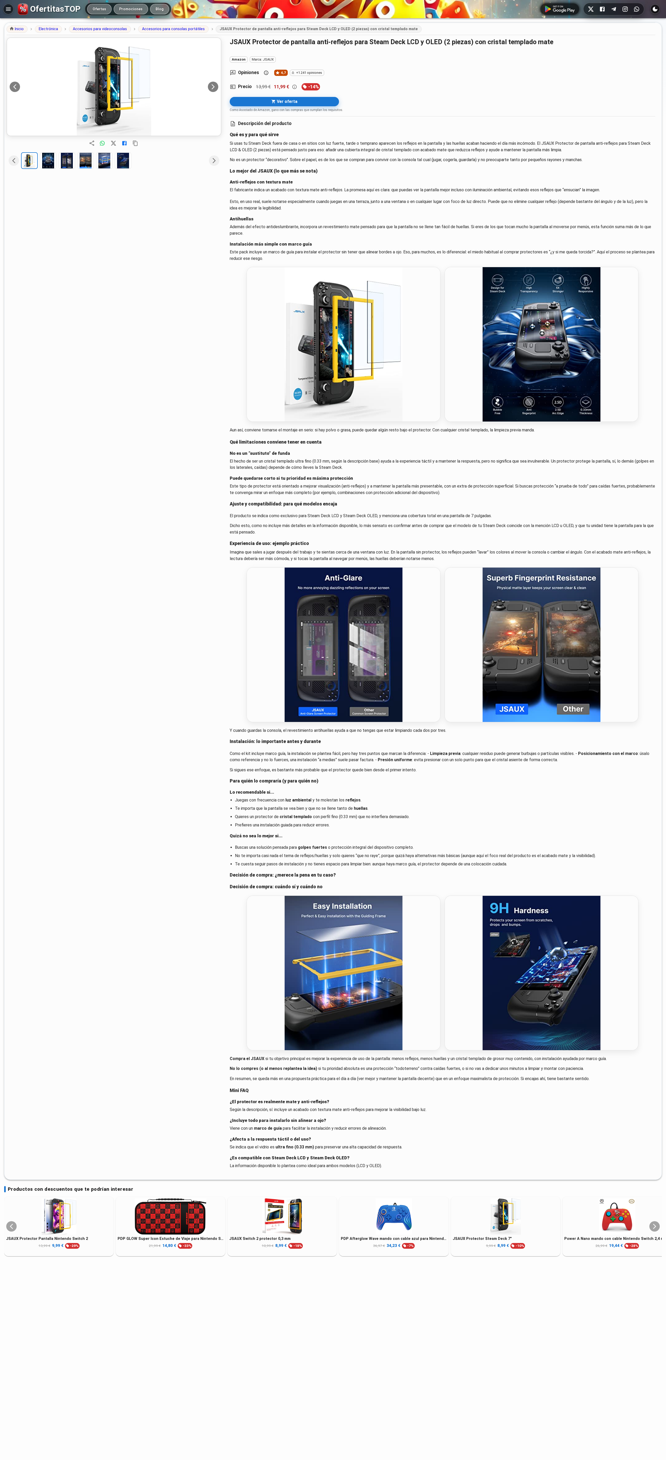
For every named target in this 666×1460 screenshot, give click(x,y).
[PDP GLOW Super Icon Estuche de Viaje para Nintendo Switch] (170, 1216)
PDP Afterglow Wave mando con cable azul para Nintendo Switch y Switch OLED (394, 1239)
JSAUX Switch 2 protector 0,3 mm (260, 1239)
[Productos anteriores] (11, 1226)
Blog (160, 9)
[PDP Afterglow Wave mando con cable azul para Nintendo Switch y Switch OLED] (394, 1216)
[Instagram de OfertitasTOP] (625, 9)
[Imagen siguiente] (213, 87)
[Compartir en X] (113, 143)
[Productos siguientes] (654, 1226)
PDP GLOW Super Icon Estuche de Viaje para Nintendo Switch (170, 1239)
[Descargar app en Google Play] (559, 9)
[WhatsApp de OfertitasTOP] (636, 9)
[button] (17, 29)
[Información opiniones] (266, 73)
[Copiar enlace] (135, 143)
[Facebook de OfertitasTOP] (602, 9)
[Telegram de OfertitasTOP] (614, 9)
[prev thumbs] (14, 160)
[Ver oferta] (114, 86)
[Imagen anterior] (15, 87)
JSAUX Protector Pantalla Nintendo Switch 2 (47, 1239)
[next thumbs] (214, 160)
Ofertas (99, 9)
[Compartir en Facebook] (124, 143)
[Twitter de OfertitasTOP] (591, 9)
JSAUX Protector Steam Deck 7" (482, 1239)
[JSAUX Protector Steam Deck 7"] (506, 1216)
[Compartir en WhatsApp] (102, 143)
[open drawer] (8, 9)
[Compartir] (91, 143)
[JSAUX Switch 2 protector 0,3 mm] (282, 1216)
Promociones (131, 9)
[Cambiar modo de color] (655, 9)
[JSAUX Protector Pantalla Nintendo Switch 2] (59, 1216)
